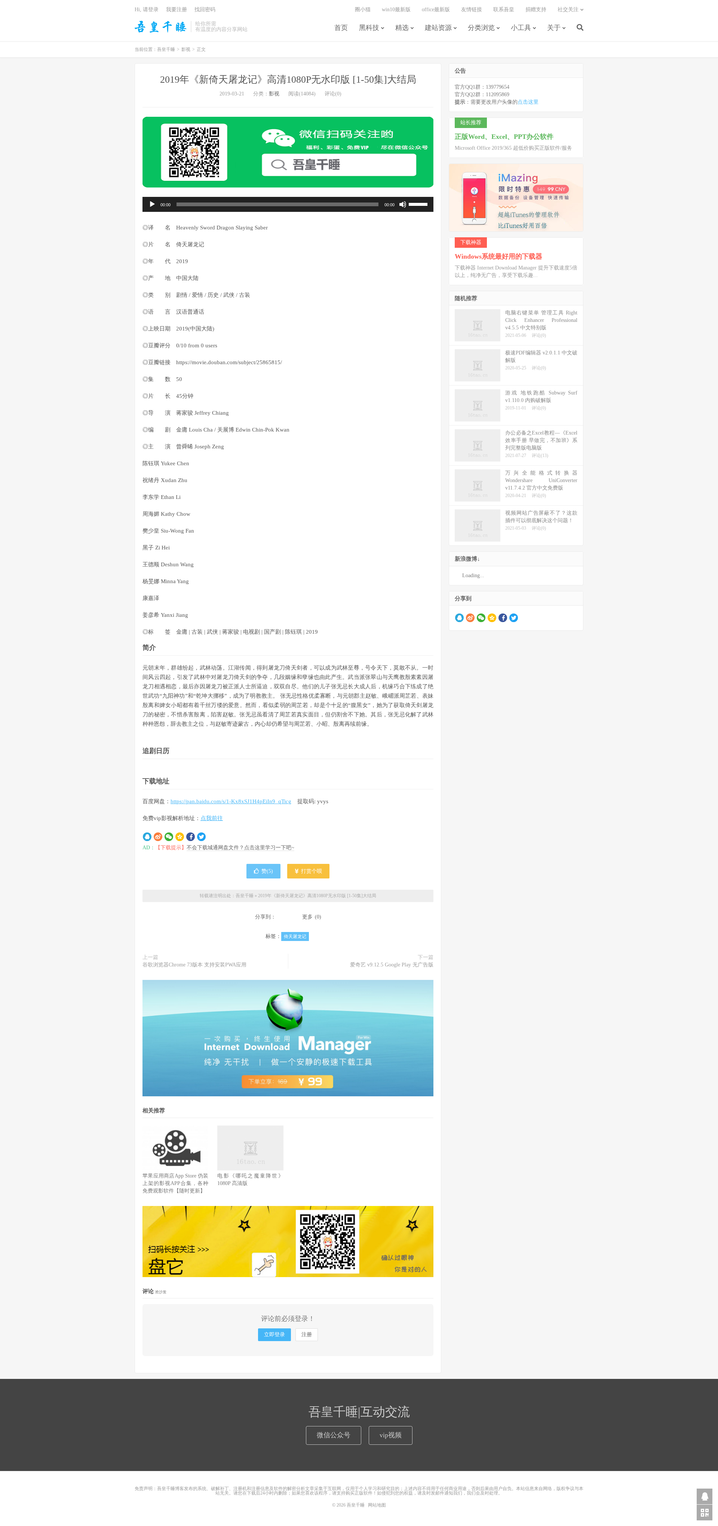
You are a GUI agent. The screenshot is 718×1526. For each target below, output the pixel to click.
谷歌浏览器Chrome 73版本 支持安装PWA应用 (194, 965)
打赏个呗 (311, 871)
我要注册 (176, 9)
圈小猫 (363, 9)
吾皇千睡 (161, 27)
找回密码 (204, 9)
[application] (287, 204)
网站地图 (377, 1505)
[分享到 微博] (158, 837)
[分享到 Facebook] (190, 837)
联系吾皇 (503, 9)
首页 (341, 27)
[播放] (152, 204)
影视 (185, 49)
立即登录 (274, 1334)
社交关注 (568, 9)
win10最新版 (396, 9)
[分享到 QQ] (147, 837)
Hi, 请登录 (147, 9)
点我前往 (211, 818)
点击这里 (528, 102)
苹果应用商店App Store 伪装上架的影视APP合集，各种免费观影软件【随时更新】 (175, 1183)
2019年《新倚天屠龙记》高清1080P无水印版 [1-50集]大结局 (288, 79)
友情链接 (471, 9)
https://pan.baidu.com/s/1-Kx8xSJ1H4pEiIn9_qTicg (231, 801)
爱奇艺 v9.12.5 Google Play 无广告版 (391, 965)
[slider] (419, 203)
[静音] (402, 204)
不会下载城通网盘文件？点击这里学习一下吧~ (240, 847)
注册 (306, 1334)
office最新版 (436, 9)
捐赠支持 (535, 9)
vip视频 (391, 1435)
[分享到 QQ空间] (179, 837)
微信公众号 (333, 1435)
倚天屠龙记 (295, 936)
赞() (267, 871)
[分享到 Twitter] (201, 837)
